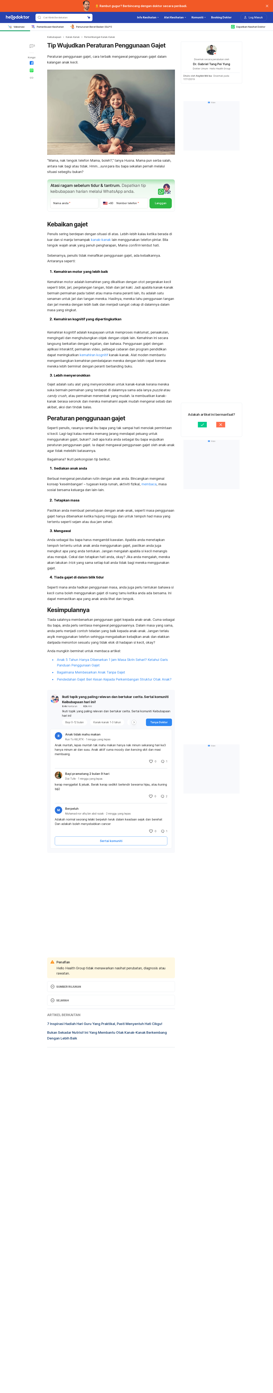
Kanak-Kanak (73, 37)
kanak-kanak (101, 240)
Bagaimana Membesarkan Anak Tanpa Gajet (91, 672)
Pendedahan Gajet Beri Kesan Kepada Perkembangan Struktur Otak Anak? (114, 679)
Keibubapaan (54, 37)
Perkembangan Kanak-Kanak (99, 37)
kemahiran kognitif (94, 355)
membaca (149, 484)
